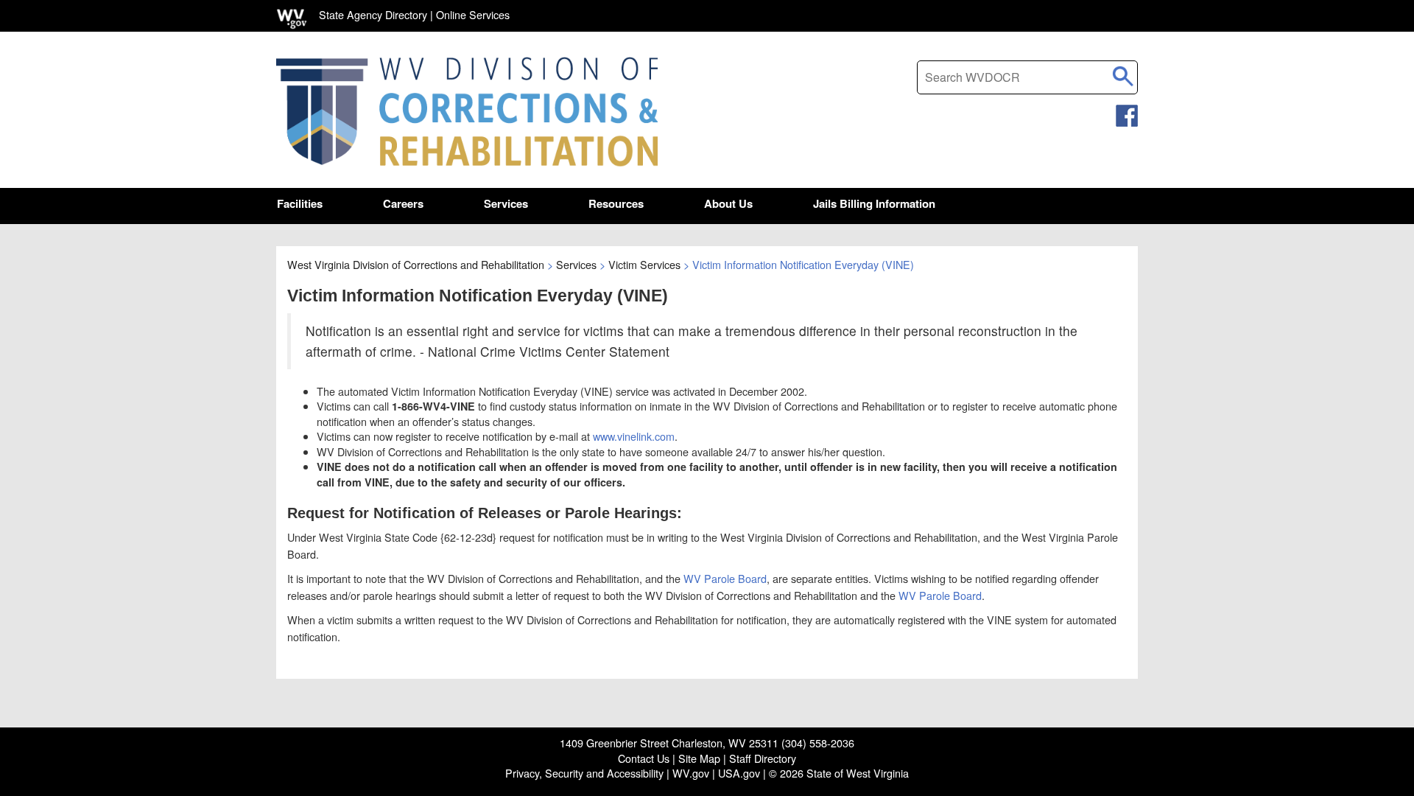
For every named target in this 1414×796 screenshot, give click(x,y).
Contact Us (643, 758)
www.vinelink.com (634, 436)
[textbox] (1027, 77)
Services (576, 264)
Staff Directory (762, 758)
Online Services (473, 14)
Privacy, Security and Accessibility (584, 773)
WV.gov (690, 773)
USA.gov (739, 773)
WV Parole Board (725, 578)
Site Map (699, 758)
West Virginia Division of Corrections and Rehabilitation (415, 264)
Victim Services (644, 264)
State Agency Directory (373, 14)
